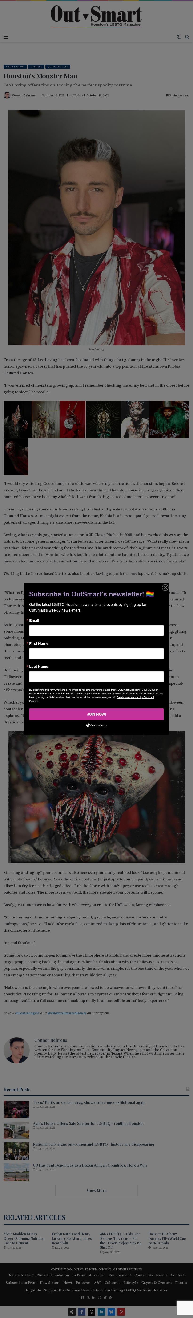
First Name (38, 643)
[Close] (165, 587)
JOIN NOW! (96, 714)
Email (34, 620)
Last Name (38, 666)
